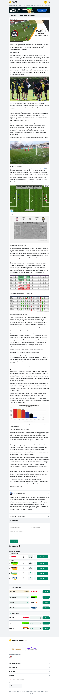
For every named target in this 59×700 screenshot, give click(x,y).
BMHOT (32, 618)
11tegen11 (42, 169)
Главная (10, 5)
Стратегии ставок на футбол (32, 5)
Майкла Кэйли (35, 169)
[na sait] (42, 556)
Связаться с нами (15, 685)
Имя (11, 525)
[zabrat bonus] (46, 591)
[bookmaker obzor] (35, 556)
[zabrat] (46, 617)
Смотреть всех (13, 582)
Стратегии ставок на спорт (19, 5)
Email (32, 525)
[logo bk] (34, 591)
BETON (31, 623)
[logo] (13, 2)
